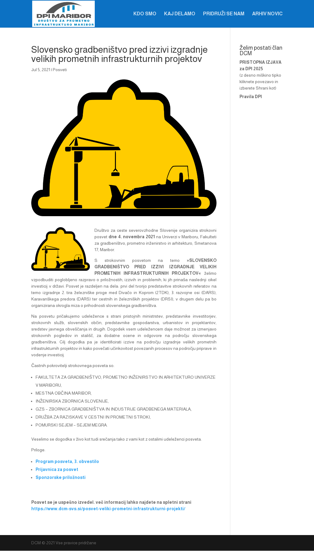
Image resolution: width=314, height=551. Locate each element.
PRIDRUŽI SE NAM (223, 14)
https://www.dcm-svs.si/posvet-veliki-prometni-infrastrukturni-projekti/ (108, 508)
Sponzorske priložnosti (61, 477)
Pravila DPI (250, 96)
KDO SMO (144, 14)
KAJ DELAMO (179, 14)
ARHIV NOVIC (267, 14)
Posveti (60, 69)
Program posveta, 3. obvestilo (67, 461)
